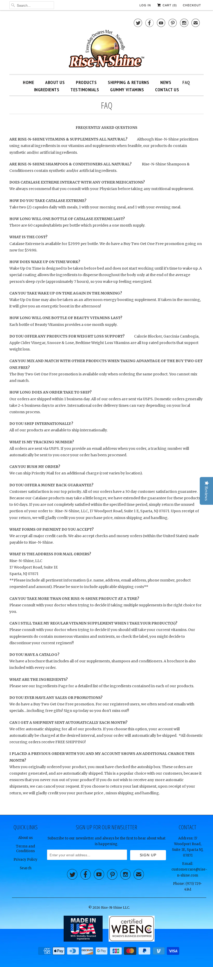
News (165, 82)
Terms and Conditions (25, 848)
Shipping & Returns (128, 82)
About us (25, 838)
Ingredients (46, 90)
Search (25, 868)
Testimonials (84, 90)
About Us (55, 82)
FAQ (186, 82)
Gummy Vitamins (127, 90)
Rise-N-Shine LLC (115, 907)
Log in (145, 5)
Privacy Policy (25, 859)
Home (28, 82)
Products (86, 82)
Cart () (169, 5)
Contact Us (167, 90)
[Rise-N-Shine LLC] (106, 43)
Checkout (192, 5)
